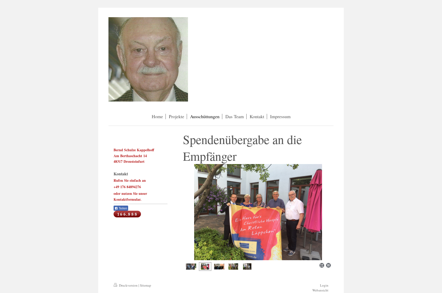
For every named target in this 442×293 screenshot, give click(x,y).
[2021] (191, 267)
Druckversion (128, 285)
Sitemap (145, 285)
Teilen (122, 208)
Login (324, 285)
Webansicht (320, 290)
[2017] (258, 212)
